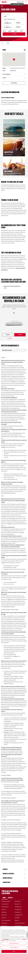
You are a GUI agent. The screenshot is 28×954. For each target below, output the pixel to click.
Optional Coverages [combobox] (7, 350)
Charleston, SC (18, 906)
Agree (14, 951)
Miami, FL (17, 920)
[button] (14, 59)
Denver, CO (4, 915)
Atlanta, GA (4, 912)
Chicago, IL (17, 917)
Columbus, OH (5, 904)
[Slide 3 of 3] (18, 338)
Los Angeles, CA (18, 915)
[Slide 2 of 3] (14, 338)
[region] (14, 940)
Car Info (7, 334)
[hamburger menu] (25, 2)
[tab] (5, 897)
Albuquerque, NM (6, 901)
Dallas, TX (4, 909)
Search (15, 34)
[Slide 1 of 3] (9, 338)
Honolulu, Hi (4, 925)
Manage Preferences (14, 943)
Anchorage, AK (5, 906)
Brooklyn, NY (18, 901)
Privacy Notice (6, 939)
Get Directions (14, 83)
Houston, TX (18, 904)
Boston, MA (4, 923)
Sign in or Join (20, 2)
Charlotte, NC (18, 912)
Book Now (20, 334)
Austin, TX (4, 917)
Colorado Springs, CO (20, 923)
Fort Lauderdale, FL (6, 920)
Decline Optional (14, 947)
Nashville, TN (18, 925)
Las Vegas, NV (18, 909)
